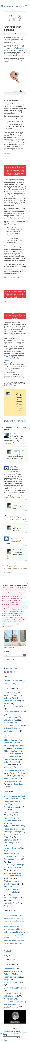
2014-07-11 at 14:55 (17, 551)
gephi (6, 921)
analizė (10, 915)
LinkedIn (20, 411)
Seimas (7, 937)
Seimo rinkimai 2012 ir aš (15, 711)
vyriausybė (17, 943)
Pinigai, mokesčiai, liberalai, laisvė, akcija (13, 819)
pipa (13, 932)
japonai (9, 924)
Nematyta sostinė (11, 806)
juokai (12, 924)
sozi (23, 93)
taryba (6, 940)
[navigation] (15, 1037)
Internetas (20, 920)
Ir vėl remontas (10, 717)
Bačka (12, 420)
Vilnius (6, 943)
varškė (22, 940)
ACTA (6, 915)
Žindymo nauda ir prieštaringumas (11, 882)
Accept (26, 1031)
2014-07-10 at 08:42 (14, 516)
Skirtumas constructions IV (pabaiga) (14, 841)
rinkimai (7, 935)
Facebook (20, 410)
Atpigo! (7, 703)
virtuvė (12, 943)
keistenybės (8, 926)
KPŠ (18, 926)
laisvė (15, 421)
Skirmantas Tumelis (12, 6)
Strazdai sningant (11, 897)
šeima (6, 946)
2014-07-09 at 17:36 (14, 467)
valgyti (18, 940)
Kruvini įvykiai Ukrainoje (14, 812)
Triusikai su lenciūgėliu (13, 706)
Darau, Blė (12, 515)
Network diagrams (12, 848)
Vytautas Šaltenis (14, 433)
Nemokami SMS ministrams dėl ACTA (13, 724)
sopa (14, 938)
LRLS (5, 929)
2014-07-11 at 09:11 (14, 538)
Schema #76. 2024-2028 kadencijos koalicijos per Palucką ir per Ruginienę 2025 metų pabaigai (14, 830)
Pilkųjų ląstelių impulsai (19, 420)
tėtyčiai (9, 940)
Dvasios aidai (9, 692)
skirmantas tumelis (17, 450)
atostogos (15, 915)
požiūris (24, 421)
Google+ (20, 413)
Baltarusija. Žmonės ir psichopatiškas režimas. (14, 755)
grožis (11, 421)
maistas (11, 929)
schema (21, 934)
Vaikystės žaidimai (12, 700)
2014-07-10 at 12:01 (17, 527)
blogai (11, 918)
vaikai (14, 940)
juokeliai (17, 924)
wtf (21, 943)
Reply (26, 445)
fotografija (21, 918)
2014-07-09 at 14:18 (14, 435)
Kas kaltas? (9, 903)
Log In (4, 1039)
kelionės (14, 926)
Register (5, 1040)
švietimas (11, 946)
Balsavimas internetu (13, 781)
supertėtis (22, 938)
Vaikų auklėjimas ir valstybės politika (12, 729)
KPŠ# (22, 554)
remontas (23, 932)
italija (5, 924)
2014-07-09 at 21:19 (17, 505)
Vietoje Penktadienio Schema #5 (13, 696)
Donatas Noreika (13, 537)
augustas (20, 915)
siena (11, 938)
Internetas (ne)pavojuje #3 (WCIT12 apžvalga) (14, 866)
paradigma (19, 421)
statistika (18, 938)
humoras (14, 921)
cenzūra (16, 918)
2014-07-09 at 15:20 (17, 451)
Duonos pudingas (11, 859)
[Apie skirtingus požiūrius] (15, 17)
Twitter (20, 408)
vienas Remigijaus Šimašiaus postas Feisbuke (13, 358)
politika (17, 931)
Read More (15, 1033)
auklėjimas (7, 918)
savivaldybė (13, 935)
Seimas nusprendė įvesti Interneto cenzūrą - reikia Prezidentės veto (14, 798)
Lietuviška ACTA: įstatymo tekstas (11, 890)
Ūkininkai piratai (11, 719)
